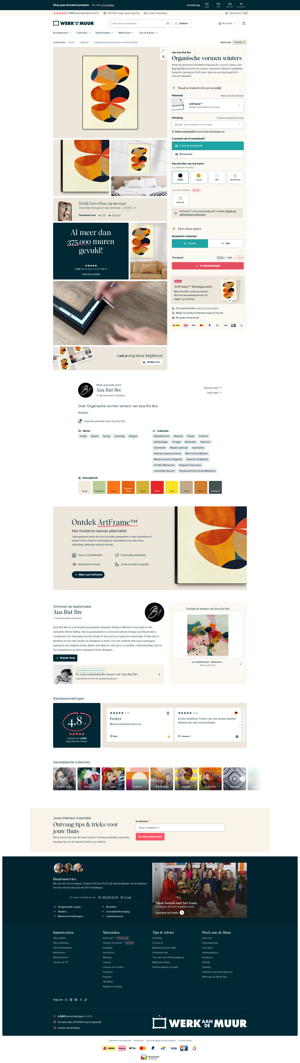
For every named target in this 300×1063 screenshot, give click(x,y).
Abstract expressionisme (167, 453)
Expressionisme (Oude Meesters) (197, 470)
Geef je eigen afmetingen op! (200, 131)
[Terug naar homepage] (73, 23)
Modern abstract (179, 447)
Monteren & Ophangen (70, 916)
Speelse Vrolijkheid (197, 459)
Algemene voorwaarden (120, 1040)
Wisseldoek (185, 154)
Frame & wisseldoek (190, 145)
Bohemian (190, 442)
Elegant (133, 436)
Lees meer (213, 392)
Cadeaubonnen (114, 916)
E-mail (127, 897)
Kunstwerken (60, 32)
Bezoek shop (211, 387)
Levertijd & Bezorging (118, 911)
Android (116, 215)
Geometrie (198, 447)
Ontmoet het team (166, 912)
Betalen (62, 911)
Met (228, 243)
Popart (190, 436)
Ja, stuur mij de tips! (150, 836)
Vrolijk (83, 436)
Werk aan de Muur (216, 932)
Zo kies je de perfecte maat (230, 117)
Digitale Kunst (161, 436)
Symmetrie (160, 447)
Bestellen (111, 906)
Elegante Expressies (190, 465)
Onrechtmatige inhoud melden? (161, 1040)
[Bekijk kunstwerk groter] (163, 50)
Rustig (106, 436)
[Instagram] (66, 1000)
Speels (95, 436)
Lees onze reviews (91, 274)
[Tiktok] (86, 1000)
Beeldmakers (103, 32)
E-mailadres (143, 821)
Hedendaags (161, 442)
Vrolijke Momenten (164, 465)
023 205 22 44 (110, 897)
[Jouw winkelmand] (244, 23)
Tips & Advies (146, 32)
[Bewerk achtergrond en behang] (163, 56)
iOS (104, 215)
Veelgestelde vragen (69, 906)
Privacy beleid (185, 1040)
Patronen (205, 442)
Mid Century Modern (196, 453)
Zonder (192, 243)
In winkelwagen (210, 266)
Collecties (81, 32)
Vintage (176, 442)
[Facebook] (76, 1000)
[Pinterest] (71, 1000)
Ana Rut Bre (184, 52)
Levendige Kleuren (164, 470)
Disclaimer (139, 1040)
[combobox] (137, 23)
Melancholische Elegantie (168, 459)
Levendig (119, 436)
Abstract (178, 436)
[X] (81, 1000)
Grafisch (203, 436)
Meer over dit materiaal (232, 95)
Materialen (125, 32)
